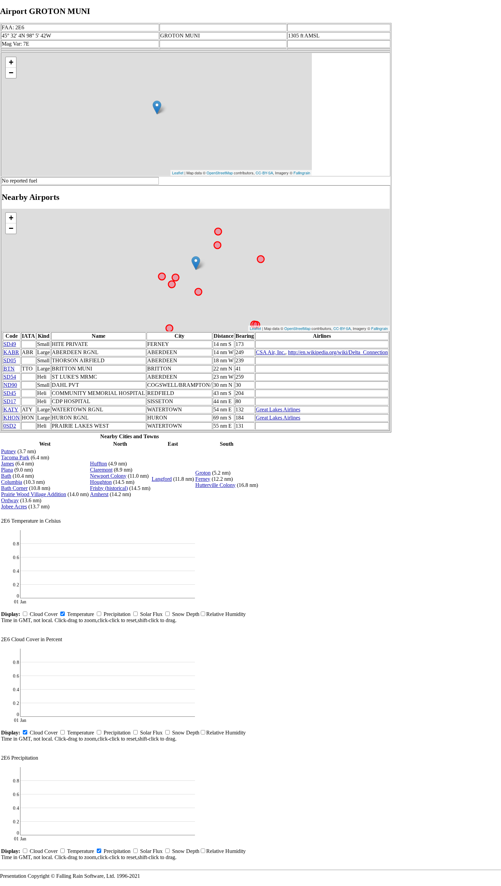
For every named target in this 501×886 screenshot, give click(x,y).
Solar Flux (151, 614)
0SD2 (9, 426)
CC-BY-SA (264, 172)
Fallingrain (301, 172)
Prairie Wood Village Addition (33, 494)
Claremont (101, 470)
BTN (9, 368)
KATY (10, 409)
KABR (11, 352)
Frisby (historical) (109, 488)
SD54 (9, 377)
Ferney (202, 479)
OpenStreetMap (220, 172)
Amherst (99, 494)
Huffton (98, 463)
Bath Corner (14, 488)
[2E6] (157, 107)
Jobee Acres (14, 506)
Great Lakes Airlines (278, 409)
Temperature (80, 614)
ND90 (10, 385)
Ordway (10, 500)
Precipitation (117, 614)
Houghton (101, 482)
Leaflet (177, 172)
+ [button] (11, 62)
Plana (7, 470)
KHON (11, 418)
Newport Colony (108, 476)
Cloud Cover (44, 614)
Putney (8, 451)
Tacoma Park (15, 457)
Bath (6, 476)
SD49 (9, 344)
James (7, 463)
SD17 (9, 401)
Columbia (11, 482)
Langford (162, 479)
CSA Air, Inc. (270, 352)
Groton (203, 473)
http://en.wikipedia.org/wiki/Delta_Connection (338, 352)
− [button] (11, 72)
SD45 (9, 393)
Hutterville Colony (215, 485)
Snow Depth (185, 614)
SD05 (9, 360)
